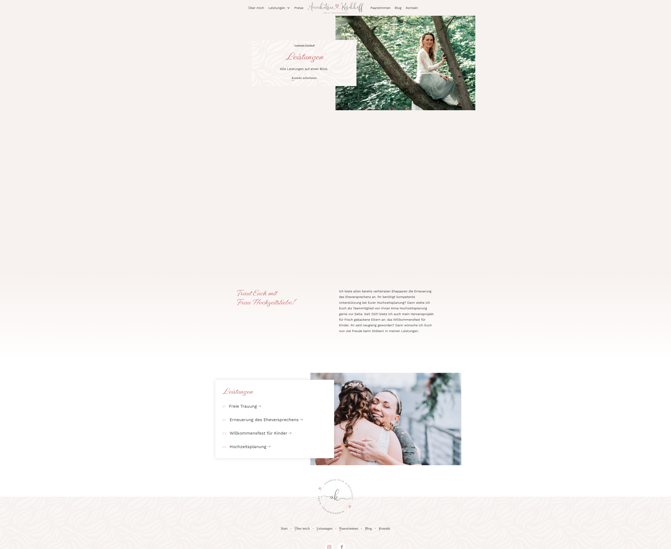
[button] (279, 7)
